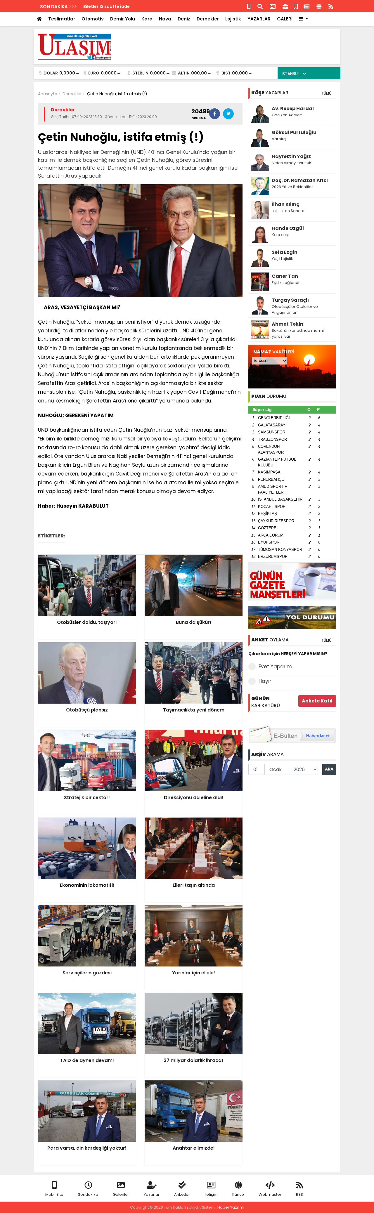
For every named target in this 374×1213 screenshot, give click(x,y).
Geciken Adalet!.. (288, 115)
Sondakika (88, 1194)
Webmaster (270, 1194)
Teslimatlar (61, 19)
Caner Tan (285, 276)
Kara (147, 19)
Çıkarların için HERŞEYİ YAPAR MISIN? (287, 654)
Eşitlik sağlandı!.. (287, 282)
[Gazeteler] (306, 6)
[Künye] (319, 6)
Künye (238, 1194)
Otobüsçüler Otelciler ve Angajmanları (295, 309)
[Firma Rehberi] (285, 6)
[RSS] (330, 6)
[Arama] (260, 6)
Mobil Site (54, 1194)
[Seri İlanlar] (296, 6)
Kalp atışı (280, 234)
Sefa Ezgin (284, 252)
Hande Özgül (288, 228)
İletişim (211, 1194)
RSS (299, 1194)
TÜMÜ (326, 93)
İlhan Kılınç (285, 204)
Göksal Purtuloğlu (294, 132)
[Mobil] (248, 6)
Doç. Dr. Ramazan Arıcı (300, 180)
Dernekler (208, 19)
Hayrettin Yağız (291, 156)
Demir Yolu (122, 19)
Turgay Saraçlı (290, 300)
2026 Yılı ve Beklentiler (292, 187)
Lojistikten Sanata (288, 211)
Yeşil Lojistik (282, 258)
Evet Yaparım (275, 666)
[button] (303, 19)
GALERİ (284, 19)
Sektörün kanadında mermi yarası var (298, 333)
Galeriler (121, 1194)
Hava (165, 19)
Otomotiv (93, 19)
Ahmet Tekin (287, 324)
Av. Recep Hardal (293, 108)
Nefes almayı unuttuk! (292, 163)
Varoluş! (280, 139)
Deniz (184, 19)
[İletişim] (272, 6)
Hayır (265, 681)
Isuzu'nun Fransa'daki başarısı (115, 6)
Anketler (182, 1194)
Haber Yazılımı (230, 1207)
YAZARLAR (259, 19)
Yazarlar (152, 1194)
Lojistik (233, 19)
